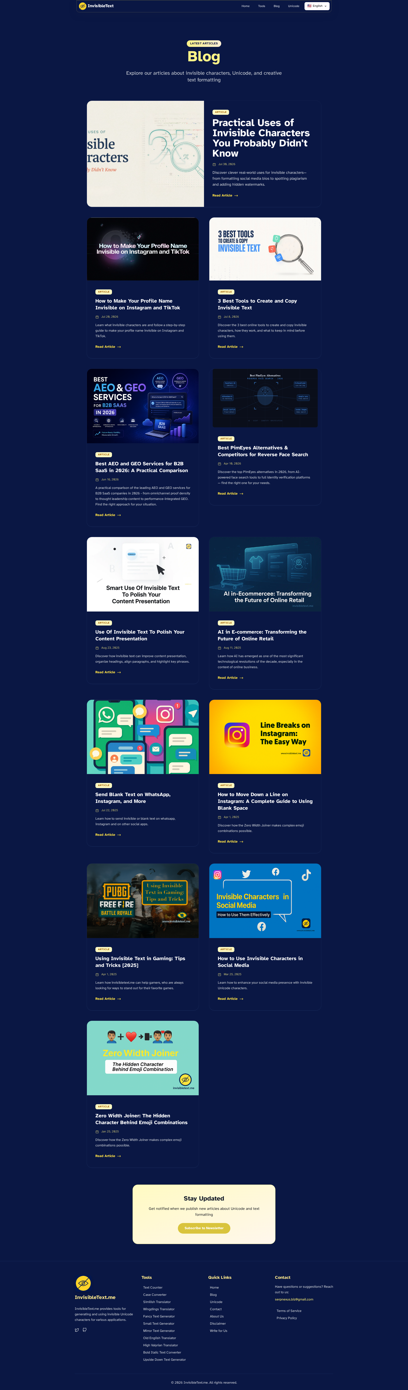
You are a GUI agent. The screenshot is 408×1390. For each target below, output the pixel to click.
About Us (217, 1316)
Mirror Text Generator (159, 1331)
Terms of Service (289, 1311)
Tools (261, 6)
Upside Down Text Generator (164, 1360)
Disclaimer (218, 1323)
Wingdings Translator (158, 1309)
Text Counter (152, 1287)
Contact (216, 1309)
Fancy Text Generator (159, 1316)
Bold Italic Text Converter (162, 1352)
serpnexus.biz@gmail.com (294, 1299)
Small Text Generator (158, 1323)
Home (246, 6)
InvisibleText (101, 6)
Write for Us (218, 1331)
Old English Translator (159, 1338)
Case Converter (154, 1295)
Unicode (293, 6)
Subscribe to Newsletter (204, 1228)
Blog (277, 6)
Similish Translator (157, 1302)
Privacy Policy (287, 1318)
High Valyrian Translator (160, 1345)
